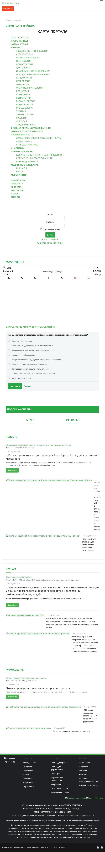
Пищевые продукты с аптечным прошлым (71, 731)
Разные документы (27, 161)
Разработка (28, 771)
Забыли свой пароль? (50, 243)
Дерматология (24, 64)
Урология (21, 118)
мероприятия (15, 262)
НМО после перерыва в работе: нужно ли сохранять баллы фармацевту (90, 716)
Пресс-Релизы (19, 41)
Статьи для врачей (59, 763)
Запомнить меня (51, 229)
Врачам (15, 47)
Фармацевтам (19, 44)
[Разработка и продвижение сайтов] (97, 847)
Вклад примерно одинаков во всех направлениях (33, 373)
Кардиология (24, 77)
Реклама (16, 187)
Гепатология (23, 61)
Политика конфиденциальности (88, 780)
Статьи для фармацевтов (57, 768)
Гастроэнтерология (27, 57)
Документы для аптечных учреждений (39, 154)
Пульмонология (25, 101)
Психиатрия (23, 94)
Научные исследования (22, 341)
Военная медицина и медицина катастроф (30, 350)
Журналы (21, 168)
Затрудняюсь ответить (21, 378)
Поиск (15, 193)
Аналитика (18, 148)
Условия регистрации (88, 785)
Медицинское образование (23, 355)
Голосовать (15, 386)
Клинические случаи (60, 792)
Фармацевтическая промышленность (38, 138)
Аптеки (26, 774)
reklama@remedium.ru (84, 815)
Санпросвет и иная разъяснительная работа (31, 369)
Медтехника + (24, 141)
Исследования (29, 763)
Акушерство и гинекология (32, 51)
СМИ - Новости (19, 37)
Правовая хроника (27, 144)
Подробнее (12, 470)
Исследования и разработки (33, 74)
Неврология (23, 81)
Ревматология (24, 104)
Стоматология (24, 108)
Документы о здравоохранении (34, 158)
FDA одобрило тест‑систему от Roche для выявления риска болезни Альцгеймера (97, 509)
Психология (23, 98)
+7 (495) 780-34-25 (46, 815)
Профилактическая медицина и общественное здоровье (36, 359)
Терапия (21, 111)
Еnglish (15, 197)
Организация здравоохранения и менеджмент (32, 346)
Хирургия (21, 121)
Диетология (23, 67)
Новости (12, 437)
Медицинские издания (25, 165)
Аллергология (24, 54)
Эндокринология (26, 124)
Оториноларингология (29, 87)
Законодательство (22, 151)
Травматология (25, 114)
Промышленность (22, 134)
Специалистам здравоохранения (31, 128)
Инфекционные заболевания (33, 71)
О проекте (17, 183)
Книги (19, 171)
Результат (28, 386)
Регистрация (50, 239)
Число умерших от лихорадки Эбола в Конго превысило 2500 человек (89, 545)
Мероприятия (19, 175)
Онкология (22, 84)
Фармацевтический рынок (27, 131)
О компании (18, 180)
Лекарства (27, 767)
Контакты (17, 190)
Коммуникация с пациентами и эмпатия (29, 364)
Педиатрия (22, 91)
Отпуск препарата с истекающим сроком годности (38, 688)
